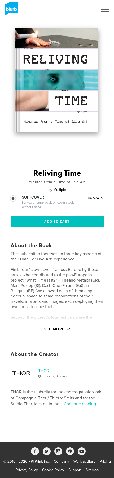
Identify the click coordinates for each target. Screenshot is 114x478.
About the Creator (35, 354)
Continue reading (80, 404)
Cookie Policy (53, 470)
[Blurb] (10, 11)
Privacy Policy (27, 470)
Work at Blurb (84, 461)
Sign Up (84, 9)
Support (74, 470)
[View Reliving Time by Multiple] (56, 80)
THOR (43, 370)
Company (61, 461)
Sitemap (92, 470)
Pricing (105, 461)
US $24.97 (96, 197)
